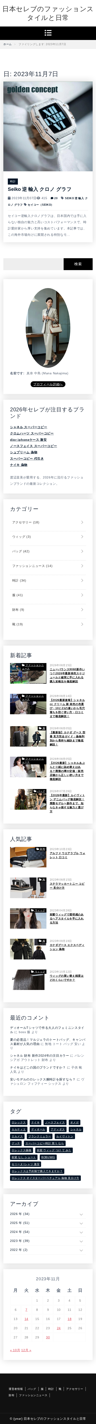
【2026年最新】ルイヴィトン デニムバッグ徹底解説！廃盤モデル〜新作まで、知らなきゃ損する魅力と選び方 (67, 803)
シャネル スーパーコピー (28, 427)
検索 (78, 264)
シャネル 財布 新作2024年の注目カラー (39, 1055)
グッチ (16, 1143)
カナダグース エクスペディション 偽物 (67, 947)
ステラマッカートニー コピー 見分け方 (67, 885)
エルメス (17, 1136)
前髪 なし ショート (24, 1157)
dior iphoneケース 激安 (28, 439)
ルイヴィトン (64, 1136)
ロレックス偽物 (21, 1150)
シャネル (76, 1129)
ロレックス (19, 1122)
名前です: (17, 373)
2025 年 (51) (20, 1223)
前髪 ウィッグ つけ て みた (54, 1150)
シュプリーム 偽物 (23, 452)
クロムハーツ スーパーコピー (32, 433)
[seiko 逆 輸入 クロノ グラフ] (48, 126)
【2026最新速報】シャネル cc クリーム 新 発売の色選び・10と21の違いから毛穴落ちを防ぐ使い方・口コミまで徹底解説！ (67, 708)
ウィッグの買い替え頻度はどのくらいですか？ (67, 977)
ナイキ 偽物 (18, 465)
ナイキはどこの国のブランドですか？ (38, 1067)
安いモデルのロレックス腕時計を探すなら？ (43, 1079)
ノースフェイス (55, 1122)
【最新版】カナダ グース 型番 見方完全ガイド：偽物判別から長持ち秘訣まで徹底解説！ (68, 738)
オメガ (74, 1122)
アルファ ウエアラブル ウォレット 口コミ (68, 855)
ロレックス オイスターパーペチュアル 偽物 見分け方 (45, 1178)
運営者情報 (16, 1389)
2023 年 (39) (20, 1241)
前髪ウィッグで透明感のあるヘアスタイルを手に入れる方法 (67, 918)
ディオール (38, 1129)
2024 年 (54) (20, 1232)
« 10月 (15, 1350)
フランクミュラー (39, 1136)
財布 (17, 609)
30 (48, 1337)
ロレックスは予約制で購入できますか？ (37, 1171)
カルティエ (19, 1129)
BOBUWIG (48, 1157)
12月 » (26, 1350)
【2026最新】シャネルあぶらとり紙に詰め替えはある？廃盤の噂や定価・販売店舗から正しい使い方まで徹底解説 (67, 771)
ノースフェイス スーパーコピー (33, 446)
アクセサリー (25, 522)
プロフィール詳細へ (48, 384)
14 (26, 1319)
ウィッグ (21, 536)
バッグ (20, 551)
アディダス (58, 1129)
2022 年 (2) (19, 1250)
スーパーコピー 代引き (27, 458)
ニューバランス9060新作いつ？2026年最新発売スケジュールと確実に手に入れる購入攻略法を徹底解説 (67, 675)
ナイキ (35, 1122)
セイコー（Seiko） (41, 204)
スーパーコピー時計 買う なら (44, 1143)
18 (69, 1319)
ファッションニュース (31, 566)
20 (55, 198)
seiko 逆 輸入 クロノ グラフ (40, 189)
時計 (13, 181)
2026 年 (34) (20, 1214)
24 (59, 1328)
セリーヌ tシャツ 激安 (26, 1164)
